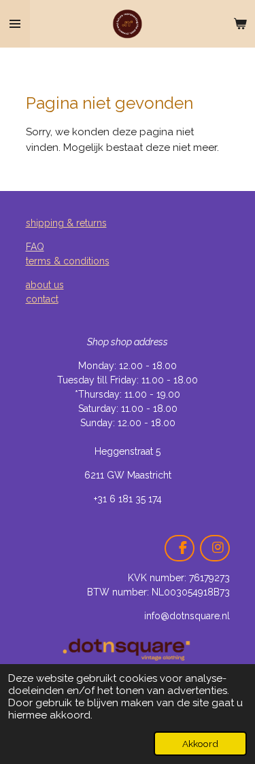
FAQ (35, 246)
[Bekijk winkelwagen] (240, 24)
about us (45, 284)
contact (42, 299)
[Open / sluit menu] (15, 24)
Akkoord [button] (200, 743)
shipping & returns (66, 223)
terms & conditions (67, 261)
